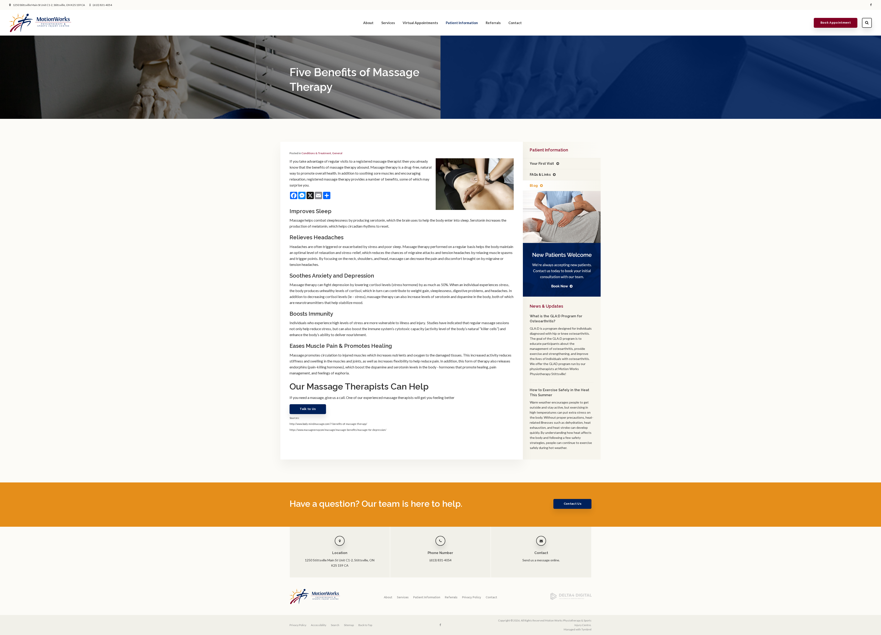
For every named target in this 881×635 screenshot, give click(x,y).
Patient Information (462, 23)
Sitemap (349, 625)
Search (867, 23)
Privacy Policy (471, 597)
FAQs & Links (540, 174)
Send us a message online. (541, 560)
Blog (534, 185)
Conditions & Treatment (316, 153)
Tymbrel (586, 629)
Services (388, 23)
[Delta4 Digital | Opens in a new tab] (571, 599)
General (337, 153)
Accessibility (318, 625)
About (368, 23)
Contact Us (572, 503)
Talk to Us (308, 409)
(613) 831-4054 (102, 5)
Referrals (493, 23)
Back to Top (365, 625)
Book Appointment (835, 22)
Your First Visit (542, 163)
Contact (515, 23)
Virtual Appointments (420, 23)
